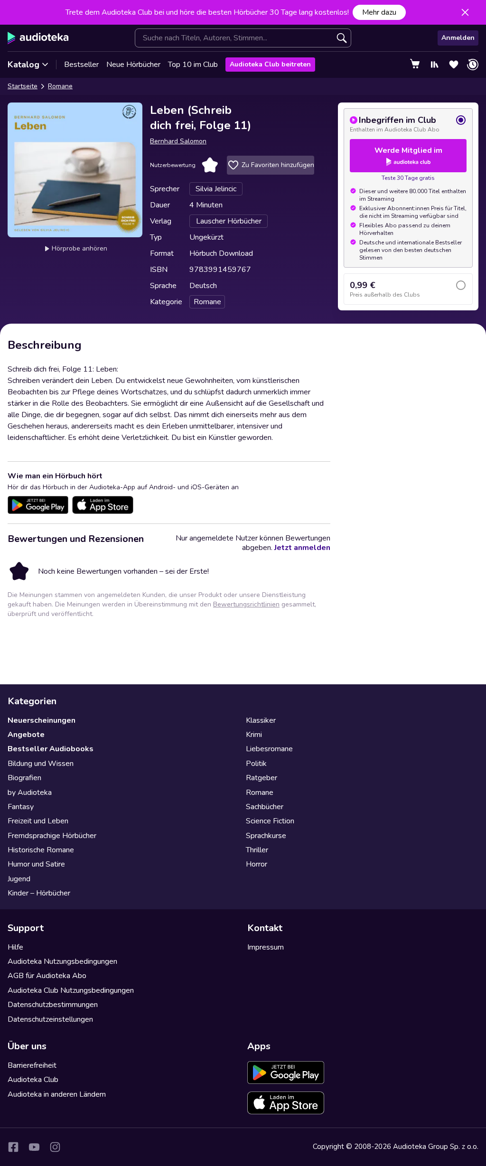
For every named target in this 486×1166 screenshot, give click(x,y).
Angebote (26, 734)
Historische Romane (41, 850)
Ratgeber (261, 778)
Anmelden (458, 37)
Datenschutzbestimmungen (53, 1004)
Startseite (22, 86)
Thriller (257, 850)
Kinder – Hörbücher (39, 893)
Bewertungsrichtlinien (246, 604)
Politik (256, 763)
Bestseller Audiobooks (50, 749)
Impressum (265, 947)
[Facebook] (13, 1147)
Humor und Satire (36, 864)
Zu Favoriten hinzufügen (278, 164)
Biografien (24, 778)
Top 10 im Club (193, 64)
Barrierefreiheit (32, 1065)
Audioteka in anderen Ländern (57, 1094)
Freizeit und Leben (38, 821)
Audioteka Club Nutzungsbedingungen (71, 990)
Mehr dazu (379, 12)
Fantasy (21, 807)
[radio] (408, 123)
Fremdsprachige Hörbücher (52, 835)
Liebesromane (269, 749)
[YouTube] (34, 1147)
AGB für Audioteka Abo (47, 975)
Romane (60, 86)
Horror (256, 864)
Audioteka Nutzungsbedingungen (62, 961)
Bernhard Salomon (178, 141)
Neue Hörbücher (133, 64)
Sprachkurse (266, 835)
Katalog (23, 64)
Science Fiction (270, 821)
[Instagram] (55, 1147)
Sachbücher (264, 807)
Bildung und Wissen (41, 763)
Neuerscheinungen (41, 720)
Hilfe (15, 947)
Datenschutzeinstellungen (50, 1019)
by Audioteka (30, 792)
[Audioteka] (38, 38)
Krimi (254, 734)
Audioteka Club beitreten (270, 64)
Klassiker (261, 720)
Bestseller (81, 64)
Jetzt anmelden (302, 547)
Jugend (19, 879)
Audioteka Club (33, 1079)
